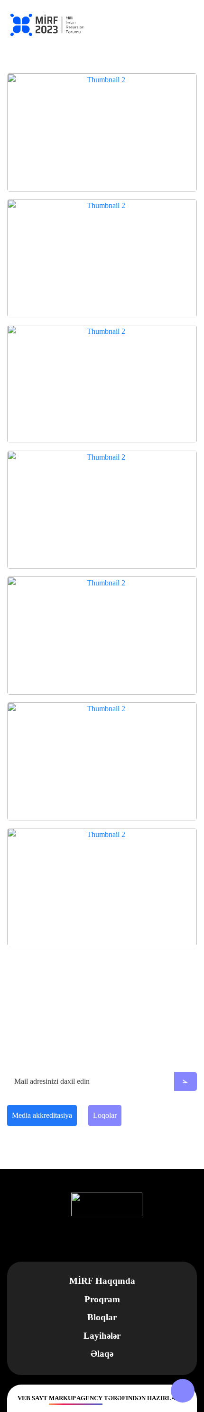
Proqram (102, 1299)
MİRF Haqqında (102, 1281)
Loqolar (105, 1115)
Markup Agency (75, 1398)
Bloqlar (102, 1317)
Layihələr (102, 1336)
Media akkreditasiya (42, 1115)
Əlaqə (102, 1354)
